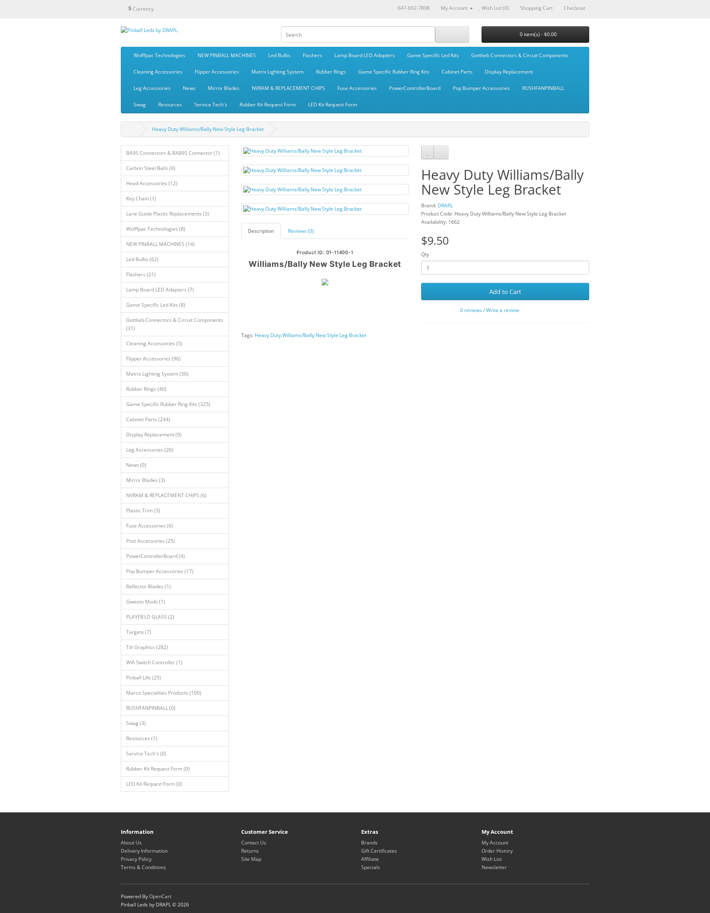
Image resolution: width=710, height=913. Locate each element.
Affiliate (370, 859)
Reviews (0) (301, 230)
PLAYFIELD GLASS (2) (150, 616)
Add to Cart (505, 291)
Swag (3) (136, 723)
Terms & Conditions (143, 867)
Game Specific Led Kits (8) (155, 304)
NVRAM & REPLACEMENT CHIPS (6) (166, 495)
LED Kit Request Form (332, 104)
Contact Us (253, 842)
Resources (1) (141, 738)
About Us (131, 842)
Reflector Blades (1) (148, 586)
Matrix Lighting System (277, 71)
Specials (370, 867)
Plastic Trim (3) (143, 510)
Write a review (502, 310)
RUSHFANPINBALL (543, 88)
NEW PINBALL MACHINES (227, 55)
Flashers (312, 55)
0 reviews (471, 310)
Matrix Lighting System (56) (157, 373)
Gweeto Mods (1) (145, 601)
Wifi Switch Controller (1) (154, 662)
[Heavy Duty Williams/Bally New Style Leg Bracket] (325, 150)
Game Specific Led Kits (433, 55)
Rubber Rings (331, 71)
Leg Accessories (152, 88)
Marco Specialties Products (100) (163, 692)
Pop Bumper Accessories (481, 88)
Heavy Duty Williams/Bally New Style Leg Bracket (208, 129)
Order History (497, 850)
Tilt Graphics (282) (147, 647)
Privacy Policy (136, 859)
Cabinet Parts (457, 71)
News (189, 88)
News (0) (136, 464)
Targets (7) (138, 632)
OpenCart (160, 896)
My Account (495, 842)
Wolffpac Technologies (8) (155, 228)
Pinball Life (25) (143, 677)
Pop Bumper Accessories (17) (160, 571)
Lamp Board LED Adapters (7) (160, 289)
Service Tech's (210, 104)
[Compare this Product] (441, 152)
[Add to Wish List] (427, 152)
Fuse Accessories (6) (149, 525)
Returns (250, 850)
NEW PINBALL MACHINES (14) (160, 244)
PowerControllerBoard (414, 88)
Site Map (251, 859)
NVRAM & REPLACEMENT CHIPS (288, 88)
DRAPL (445, 205)
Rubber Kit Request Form (268, 104)
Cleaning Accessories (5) (154, 343)
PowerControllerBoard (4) (155, 556)
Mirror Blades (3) (145, 480)
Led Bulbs (279, 55)
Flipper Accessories (217, 71)
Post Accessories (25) (150, 540)
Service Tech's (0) (146, 753)
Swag (140, 104)
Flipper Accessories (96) (153, 358)
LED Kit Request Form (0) (154, 783)
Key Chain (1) (141, 198)
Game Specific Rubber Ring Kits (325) (168, 404)
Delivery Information (144, 850)
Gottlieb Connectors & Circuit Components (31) (174, 324)
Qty (425, 254)
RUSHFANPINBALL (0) (150, 707)
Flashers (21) (141, 274)
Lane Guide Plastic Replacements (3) (167, 213)
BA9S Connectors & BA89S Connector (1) (173, 152)
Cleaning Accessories (158, 71)
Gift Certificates (379, 850)
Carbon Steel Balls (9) (150, 168)
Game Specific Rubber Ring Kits (393, 71)
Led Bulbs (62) (142, 259)
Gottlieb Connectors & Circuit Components (519, 55)
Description (261, 230)
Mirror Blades (224, 88)
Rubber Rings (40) (146, 388)
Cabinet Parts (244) (148, 419)
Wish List (492, 859)
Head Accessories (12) (152, 183)
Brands (369, 842)
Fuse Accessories (357, 88)
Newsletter (494, 867)
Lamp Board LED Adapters (364, 55)
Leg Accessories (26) (149, 449)
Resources (170, 104)
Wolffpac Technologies (159, 55)
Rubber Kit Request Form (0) (158, 768)
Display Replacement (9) (154, 434)
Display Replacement (509, 71)
